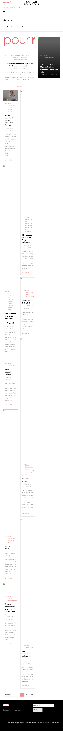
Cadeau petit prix (11, 297)
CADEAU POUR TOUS (31, 3)
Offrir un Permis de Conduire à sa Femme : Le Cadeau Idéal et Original (48, 68)
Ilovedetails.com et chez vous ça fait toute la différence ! (10, 318)
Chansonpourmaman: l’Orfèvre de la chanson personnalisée (19, 65)
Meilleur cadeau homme (20, 59)
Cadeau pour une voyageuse (28, 229)
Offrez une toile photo (26, 302)
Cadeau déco (11, 105)
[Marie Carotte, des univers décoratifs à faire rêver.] (10, 95)
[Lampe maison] (10, 471)
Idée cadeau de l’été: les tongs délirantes (27, 238)
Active (44, 55)
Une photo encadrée (26, 480)
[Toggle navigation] (4, 11)
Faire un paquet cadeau (8, 372)
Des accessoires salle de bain (27, 654)
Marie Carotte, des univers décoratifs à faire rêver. (9, 120)
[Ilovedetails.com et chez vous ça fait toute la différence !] (10, 227)
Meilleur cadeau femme (18, 55)
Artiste (27, 55)
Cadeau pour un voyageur (28, 224)
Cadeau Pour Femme (49, 57)
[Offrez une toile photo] (28, 282)
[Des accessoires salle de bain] (28, 581)
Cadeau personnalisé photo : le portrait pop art (10, 609)
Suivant (31, 694)
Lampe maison (7, 547)
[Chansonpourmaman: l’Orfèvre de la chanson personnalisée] (19, 43)
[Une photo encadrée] (28, 400)
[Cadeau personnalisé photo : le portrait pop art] (10, 588)
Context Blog (55, 723)
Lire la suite (19, 86)
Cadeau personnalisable (20, 57)
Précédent (7, 694)
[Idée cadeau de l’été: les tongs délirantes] (28, 152)
